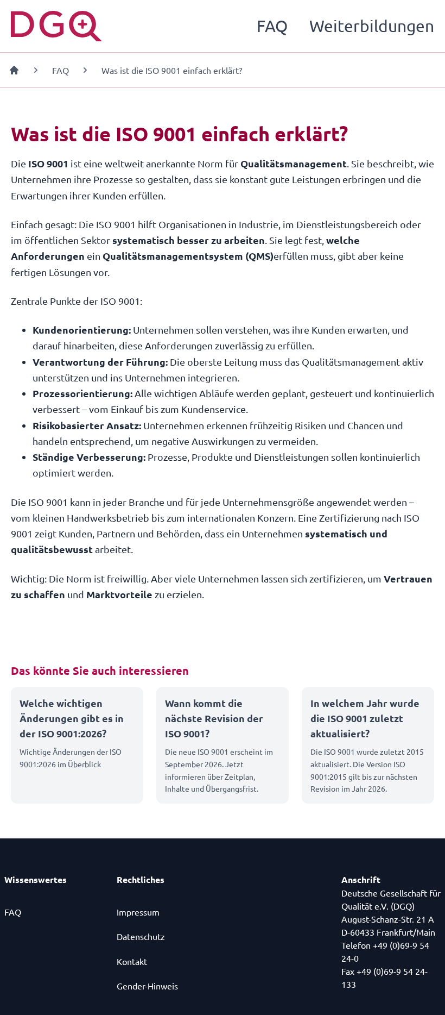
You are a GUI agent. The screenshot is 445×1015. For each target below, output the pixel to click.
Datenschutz (141, 936)
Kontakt (132, 961)
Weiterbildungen (371, 25)
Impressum (138, 911)
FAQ (272, 25)
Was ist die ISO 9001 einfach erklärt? (171, 70)
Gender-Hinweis (147, 985)
